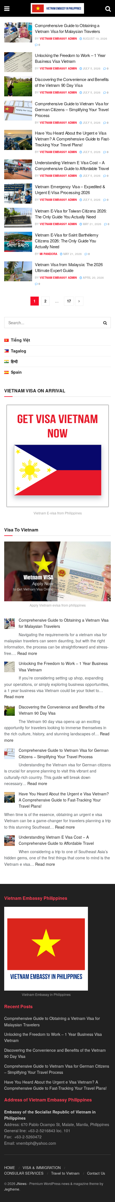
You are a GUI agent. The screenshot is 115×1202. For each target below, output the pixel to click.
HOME (9, 1167)
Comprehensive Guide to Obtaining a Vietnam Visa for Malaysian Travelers (67, 28)
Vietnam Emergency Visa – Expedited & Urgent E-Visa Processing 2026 (70, 189)
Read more (27, 653)
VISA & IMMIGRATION (42, 1167)
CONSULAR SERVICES (24, 1173)
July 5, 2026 (91, 68)
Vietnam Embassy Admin (58, 38)
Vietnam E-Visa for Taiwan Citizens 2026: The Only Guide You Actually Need (71, 214)
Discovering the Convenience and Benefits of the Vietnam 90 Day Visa (72, 82)
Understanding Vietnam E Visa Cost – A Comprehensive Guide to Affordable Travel (72, 165)
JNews (21, 1183)
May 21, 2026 (91, 224)
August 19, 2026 (94, 38)
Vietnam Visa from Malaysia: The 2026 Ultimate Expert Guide (68, 267)
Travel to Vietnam (65, 1173)
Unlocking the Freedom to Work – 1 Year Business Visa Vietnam (70, 58)
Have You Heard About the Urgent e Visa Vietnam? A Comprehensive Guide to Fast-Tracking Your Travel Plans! (72, 138)
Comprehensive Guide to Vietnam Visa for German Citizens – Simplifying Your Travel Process (72, 109)
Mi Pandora (48, 254)
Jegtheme (11, 1189)
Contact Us (96, 1173)
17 (69, 301)
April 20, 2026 (93, 278)
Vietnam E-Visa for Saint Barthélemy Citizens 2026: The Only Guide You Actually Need (67, 240)
